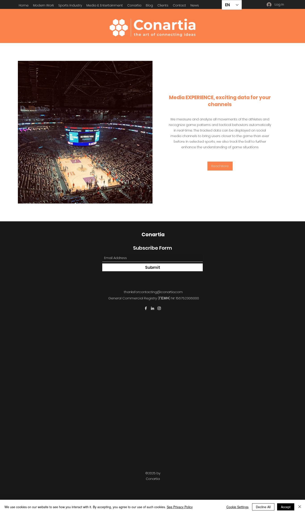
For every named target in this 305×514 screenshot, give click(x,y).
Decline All (263, 507)
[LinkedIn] (152, 308)
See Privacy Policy (180, 507)
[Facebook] (146, 308)
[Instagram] (159, 308)
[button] (70, 5)
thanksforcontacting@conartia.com (153, 292)
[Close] (299, 506)
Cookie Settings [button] (237, 507)
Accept (285, 507)
